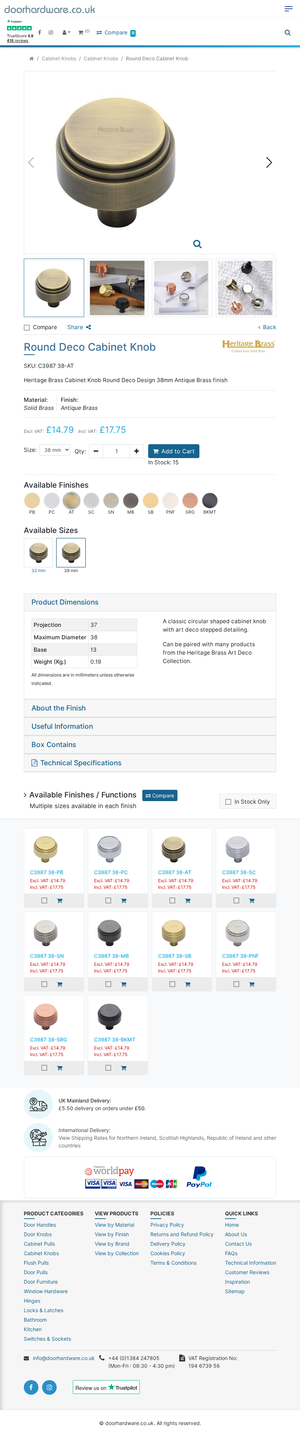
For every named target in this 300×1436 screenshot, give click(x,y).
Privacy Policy (167, 1225)
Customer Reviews (247, 1272)
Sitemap (235, 1291)
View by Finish (112, 1234)
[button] (269, 162)
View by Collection (117, 1253)
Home (232, 1225)
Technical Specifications (80, 762)
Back (269, 327)
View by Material (114, 1225)
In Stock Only (252, 801)
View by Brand (112, 1244)
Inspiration (237, 1282)
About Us (236, 1234)
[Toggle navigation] (288, 9)
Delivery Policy (167, 1244)
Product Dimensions (64, 602)
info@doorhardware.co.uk (64, 1358)
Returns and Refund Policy (182, 1234)
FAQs (231, 1253)
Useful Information (62, 726)
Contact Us (238, 1244)
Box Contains (53, 744)
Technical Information (250, 1263)
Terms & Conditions (173, 1263)
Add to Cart (178, 451)
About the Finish (58, 708)
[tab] (150, 602)
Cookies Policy (167, 1253)
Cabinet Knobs (59, 58)
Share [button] (75, 327)
